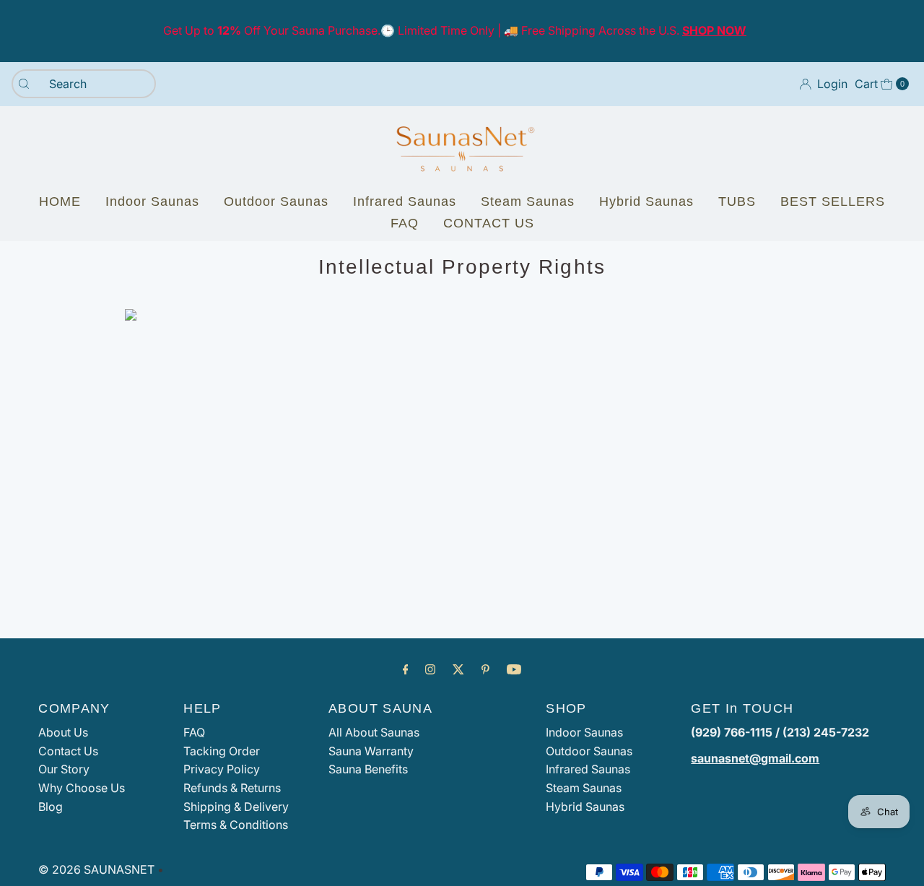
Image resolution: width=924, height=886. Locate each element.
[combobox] (84, 83)
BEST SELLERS (832, 201)
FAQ (405, 223)
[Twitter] (458, 669)
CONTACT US (488, 223)
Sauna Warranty (371, 751)
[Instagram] (430, 669)
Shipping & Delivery (236, 806)
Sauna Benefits (368, 769)
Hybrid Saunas (646, 201)
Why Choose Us (81, 788)
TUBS (737, 201)
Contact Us (68, 751)
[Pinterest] (485, 669)
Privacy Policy (221, 769)
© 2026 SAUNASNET (96, 869)
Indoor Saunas (152, 201)
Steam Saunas (528, 201)
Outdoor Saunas (276, 201)
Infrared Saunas (404, 201)
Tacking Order (221, 751)
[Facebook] (406, 669)
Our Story (64, 769)
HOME (60, 201)
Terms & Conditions (235, 824)
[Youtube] (514, 669)
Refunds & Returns (232, 788)
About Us (63, 732)
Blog (50, 806)
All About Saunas (373, 732)
